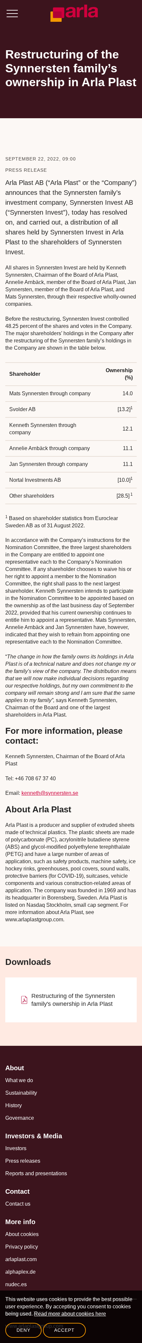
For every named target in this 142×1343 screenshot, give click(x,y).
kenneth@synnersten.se (49, 793)
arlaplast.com (21, 1259)
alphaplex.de (20, 1272)
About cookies (22, 1234)
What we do (19, 1080)
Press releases (22, 1161)
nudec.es (16, 1284)
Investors (15, 1148)
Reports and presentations (36, 1173)
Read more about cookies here (70, 1314)
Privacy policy (21, 1247)
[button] (12, 13)
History (13, 1105)
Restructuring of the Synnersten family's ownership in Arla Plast (73, 1000)
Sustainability (21, 1093)
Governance (19, 1118)
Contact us (17, 1204)
